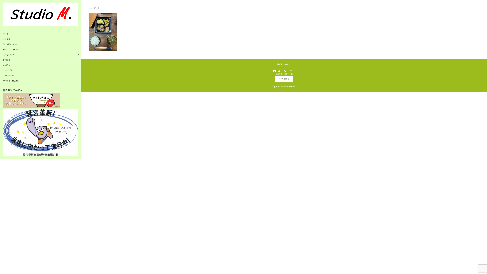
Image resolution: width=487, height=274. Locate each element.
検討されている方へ (11, 49)
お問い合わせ (8, 75)
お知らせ (6, 65)
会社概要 (6, 39)
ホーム (5, 34)
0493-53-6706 (13, 90)
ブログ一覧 (7, 70)
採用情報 (6, 60)
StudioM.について (10, 44)
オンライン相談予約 (11, 81)
